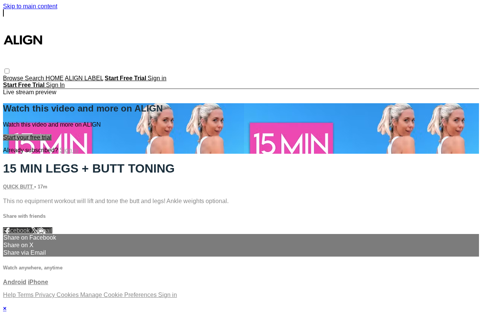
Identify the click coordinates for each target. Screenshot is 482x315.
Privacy (45, 295)
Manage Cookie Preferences (119, 295)
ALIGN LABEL (84, 78)
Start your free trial (27, 137)
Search (35, 78)
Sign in (157, 78)
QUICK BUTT (18, 187)
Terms (26, 295)
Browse (14, 78)
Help (10, 295)
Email (44, 230)
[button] (7, 71)
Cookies (68, 295)
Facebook (17, 230)
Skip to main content (30, 6)
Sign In (55, 85)
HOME (55, 78)
